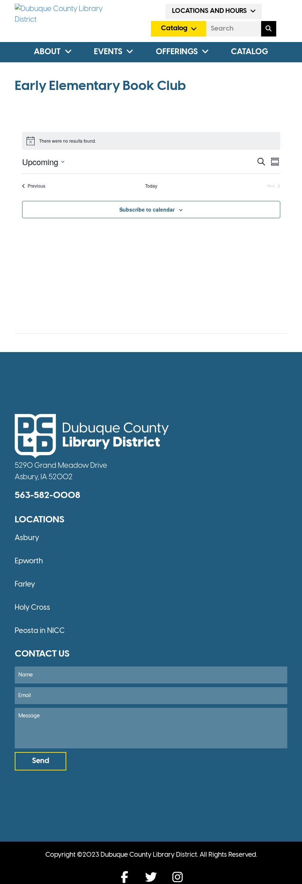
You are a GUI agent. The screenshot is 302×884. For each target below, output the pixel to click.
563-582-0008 (47, 495)
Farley (25, 584)
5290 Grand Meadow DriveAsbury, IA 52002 (61, 471)
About (47, 52)
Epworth (29, 561)
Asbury (27, 538)
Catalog (249, 52)
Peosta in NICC (40, 631)
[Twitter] (151, 877)
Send (40, 761)
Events (108, 52)
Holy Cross (32, 608)
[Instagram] (177, 877)
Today (151, 186)
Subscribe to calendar (147, 209)
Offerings (177, 52)
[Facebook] (124, 877)
